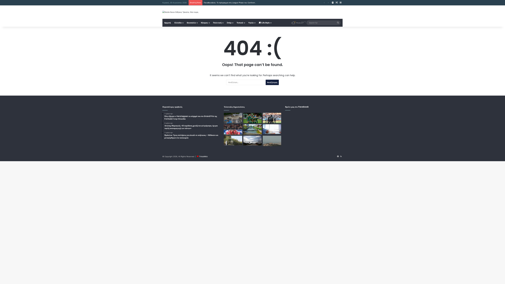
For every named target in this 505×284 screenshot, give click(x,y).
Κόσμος (204, 23)
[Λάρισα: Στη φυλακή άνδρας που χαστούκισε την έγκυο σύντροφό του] (272, 129)
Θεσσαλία (191, 23)
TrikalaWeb (203, 156)
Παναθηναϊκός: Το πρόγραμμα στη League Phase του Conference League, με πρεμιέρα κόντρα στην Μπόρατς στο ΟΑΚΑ (253, 3)
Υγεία (251, 23)
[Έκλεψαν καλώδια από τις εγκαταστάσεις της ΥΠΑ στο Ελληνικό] (252, 140)
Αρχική (167, 23)
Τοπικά (240, 23)
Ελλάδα (178, 23)
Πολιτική (217, 23)
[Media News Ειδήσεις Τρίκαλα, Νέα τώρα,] (180, 12)
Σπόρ (229, 23)
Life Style (265, 23)
